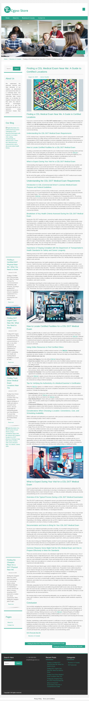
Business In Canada (28, 18)
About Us (16, 18)
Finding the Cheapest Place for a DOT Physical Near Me (12, 565)
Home (7, 18)
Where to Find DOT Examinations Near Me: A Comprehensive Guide (54, 684)
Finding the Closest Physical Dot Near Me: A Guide (67, 646)
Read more (11, 302)
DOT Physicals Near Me (34, 632)
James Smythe (44, 77)
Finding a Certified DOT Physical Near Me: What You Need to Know (12, 264)
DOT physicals (72, 665)
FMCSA (75, 152)
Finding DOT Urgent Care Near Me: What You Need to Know (13, 323)
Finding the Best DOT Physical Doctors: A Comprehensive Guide (46, 643)
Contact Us (41, 18)
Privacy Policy (38, 698)
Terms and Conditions (49, 698)
